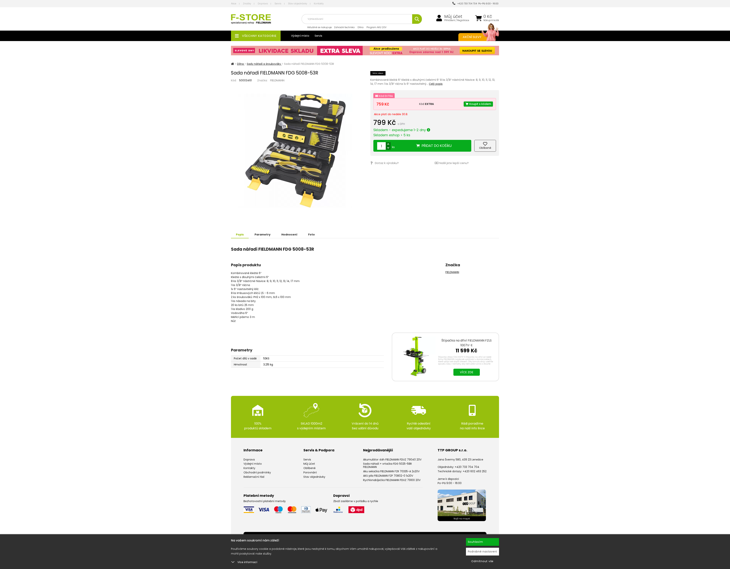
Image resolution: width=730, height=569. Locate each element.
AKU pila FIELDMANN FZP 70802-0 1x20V (388, 476)
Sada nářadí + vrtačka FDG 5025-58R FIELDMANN (387, 465)
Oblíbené (309, 468)
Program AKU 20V (376, 27)
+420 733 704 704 (466, 3)
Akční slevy (472, 37)
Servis (278, 3)
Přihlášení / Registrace (456, 20)
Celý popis (436, 84)
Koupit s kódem (480, 104)
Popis (240, 234)
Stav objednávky (297, 3)
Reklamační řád (254, 477)
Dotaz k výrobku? (387, 163)
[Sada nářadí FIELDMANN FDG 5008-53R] (295, 151)
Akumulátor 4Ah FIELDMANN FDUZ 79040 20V (392, 459)
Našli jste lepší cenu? (454, 163)
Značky (247, 3)
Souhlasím (475, 542)
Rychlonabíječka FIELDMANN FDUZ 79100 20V (392, 480)
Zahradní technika (344, 27)
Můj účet (453, 16)
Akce (233, 3)
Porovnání (310, 472)
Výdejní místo (300, 36)
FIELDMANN (277, 80)
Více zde (466, 372)
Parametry (263, 234)
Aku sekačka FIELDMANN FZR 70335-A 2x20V (391, 471)
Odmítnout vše (482, 561)
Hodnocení (289, 234)
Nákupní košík (491, 20)
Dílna (360, 27)
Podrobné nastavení (482, 551)
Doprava (263, 3)
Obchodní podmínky (257, 472)
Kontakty (319, 3)
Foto (311, 234)
